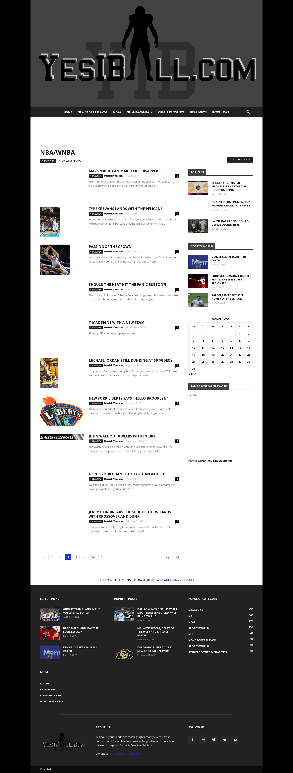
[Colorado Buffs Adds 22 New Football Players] (124, 652)
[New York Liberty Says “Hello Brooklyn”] (62, 411)
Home (68, 112)
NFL (53, 146)
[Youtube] (235, 740)
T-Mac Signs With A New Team (117, 322)
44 (93, 557)
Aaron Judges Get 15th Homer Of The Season (227, 296)
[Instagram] (203, 740)
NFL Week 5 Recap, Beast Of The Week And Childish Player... (155, 631)
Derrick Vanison (113, 175)
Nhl (191, 634)
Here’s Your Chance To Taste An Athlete (127, 474)
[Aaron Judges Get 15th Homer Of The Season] (198, 300)
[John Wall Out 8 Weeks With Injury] (62, 437)
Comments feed (51, 695)
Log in (44, 683)
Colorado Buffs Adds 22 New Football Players (154, 649)
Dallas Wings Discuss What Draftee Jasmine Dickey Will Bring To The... (157, 612)
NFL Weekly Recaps (70, 160)
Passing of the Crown (110, 246)
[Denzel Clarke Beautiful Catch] (198, 262)
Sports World (198, 628)
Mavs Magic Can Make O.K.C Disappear (125, 171)
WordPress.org (51, 701)
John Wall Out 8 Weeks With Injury (122, 436)
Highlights (198, 112)
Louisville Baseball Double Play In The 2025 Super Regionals (231, 279)
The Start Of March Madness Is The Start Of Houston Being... (228, 186)
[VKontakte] (225, 740)
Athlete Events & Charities (207, 652)
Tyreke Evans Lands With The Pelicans (126, 208)
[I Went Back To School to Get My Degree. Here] (198, 226)
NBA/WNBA (48, 160)
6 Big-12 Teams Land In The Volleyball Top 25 (81, 610)
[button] (248, 112)
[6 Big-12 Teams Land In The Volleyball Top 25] (50, 614)
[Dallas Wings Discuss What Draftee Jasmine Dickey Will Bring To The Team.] (124, 614)
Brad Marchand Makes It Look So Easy (81, 630)
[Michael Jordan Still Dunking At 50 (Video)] (49, 373)
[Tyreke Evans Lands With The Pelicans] (50, 222)
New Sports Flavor (93, 112)
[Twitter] (214, 740)
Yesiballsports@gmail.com (125, 753)
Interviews (220, 112)
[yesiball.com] (146, 53)
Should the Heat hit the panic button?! (127, 284)
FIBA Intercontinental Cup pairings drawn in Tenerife (230, 203)
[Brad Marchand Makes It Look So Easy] (50, 633)
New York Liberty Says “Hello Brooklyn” (128, 398)
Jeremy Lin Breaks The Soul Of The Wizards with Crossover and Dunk (130, 514)
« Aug (192, 374)
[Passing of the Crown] (55, 259)
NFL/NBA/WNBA (138, 112)
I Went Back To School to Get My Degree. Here (230, 222)
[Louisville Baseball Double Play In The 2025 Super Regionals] (198, 281)
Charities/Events (171, 112)
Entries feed (48, 689)
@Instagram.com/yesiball (170, 580)
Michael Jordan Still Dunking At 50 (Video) (130, 360)
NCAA (117, 112)
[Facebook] (192, 740)
